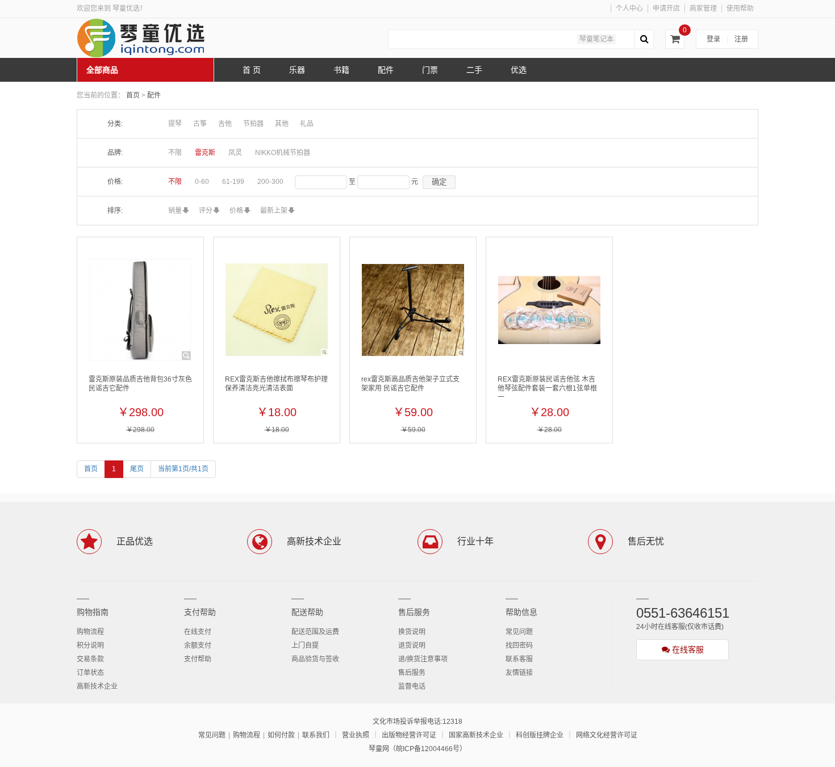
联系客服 (519, 659)
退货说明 (411, 645)
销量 (175, 211)
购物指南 (92, 612)
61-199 (233, 182)
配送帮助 (307, 612)
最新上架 (273, 211)
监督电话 (411, 686)
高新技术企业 (97, 686)
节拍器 (253, 124)
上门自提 (305, 645)
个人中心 (629, 8)
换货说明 (411, 632)
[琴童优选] (162, 38)
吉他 (225, 124)
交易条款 (90, 659)
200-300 (270, 182)
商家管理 (703, 8)
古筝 (200, 124)
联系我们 (315, 735)
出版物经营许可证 (409, 735)
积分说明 (90, 645)
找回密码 (519, 645)
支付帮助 (200, 612)
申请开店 (666, 8)
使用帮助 (740, 8)
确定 (439, 182)
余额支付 (197, 645)
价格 (236, 211)
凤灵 (235, 153)
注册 (741, 39)
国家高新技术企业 (476, 735)
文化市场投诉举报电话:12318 (417, 722)
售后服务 (414, 612)
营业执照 (355, 735)
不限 (175, 153)
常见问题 (519, 632)
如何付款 (281, 735)
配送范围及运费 (315, 632)
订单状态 (90, 673)
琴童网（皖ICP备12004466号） (417, 749)
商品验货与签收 (315, 659)
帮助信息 (521, 612)
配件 (154, 95)
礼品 (307, 124)
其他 (282, 124)
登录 (713, 39)
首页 (133, 95)
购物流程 (90, 632)
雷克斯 (205, 153)
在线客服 (687, 649)
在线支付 (197, 632)
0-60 (202, 182)
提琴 (175, 124)
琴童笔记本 (596, 39)
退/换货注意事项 (423, 659)
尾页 (137, 469)
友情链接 (519, 673)
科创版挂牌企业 (539, 735)
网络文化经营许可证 (606, 735)
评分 (205, 211)
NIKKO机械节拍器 (282, 153)
